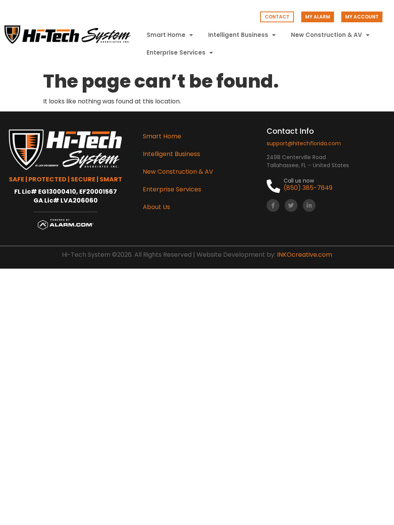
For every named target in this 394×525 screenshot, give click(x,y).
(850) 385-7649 (308, 187)
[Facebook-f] (273, 205)
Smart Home (166, 35)
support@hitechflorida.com (304, 143)
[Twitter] (291, 205)
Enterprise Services (176, 52)
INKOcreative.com (304, 254)
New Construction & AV (326, 35)
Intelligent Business (238, 35)
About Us (156, 207)
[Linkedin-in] (309, 205)
